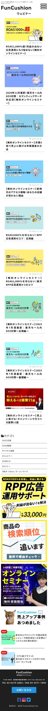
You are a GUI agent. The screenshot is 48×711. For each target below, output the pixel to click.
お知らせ (7, 461)
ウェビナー (7, 456)
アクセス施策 (8, 450)
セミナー (7, 466)
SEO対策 (7, 440)
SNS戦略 (7, 445)
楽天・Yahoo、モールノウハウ (15, 471)
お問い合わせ (24, 690)
